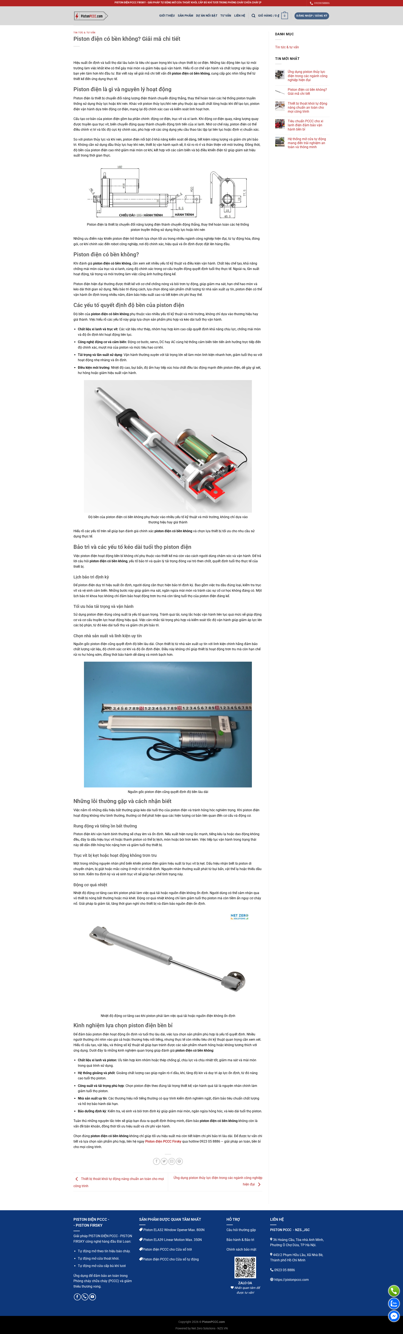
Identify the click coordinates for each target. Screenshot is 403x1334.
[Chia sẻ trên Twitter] (164, 1161)
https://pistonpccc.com (291, 1280)
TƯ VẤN (225, 15)
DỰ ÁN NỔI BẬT (206, 15)
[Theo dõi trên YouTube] (92, 1296)
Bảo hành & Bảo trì (240, 1240)
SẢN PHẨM (185, 15)
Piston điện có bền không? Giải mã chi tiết (307, 92)
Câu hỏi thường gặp (241, 1230)
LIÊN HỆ (239, 15)
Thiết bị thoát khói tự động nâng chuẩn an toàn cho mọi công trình (307, 107)
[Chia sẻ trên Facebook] (156, 1161)
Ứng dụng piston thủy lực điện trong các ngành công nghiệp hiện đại (307, 76)
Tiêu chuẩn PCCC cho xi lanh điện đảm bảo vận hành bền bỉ (305, 125)
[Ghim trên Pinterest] (179, 1161)
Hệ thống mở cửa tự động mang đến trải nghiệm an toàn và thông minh (307, 143)
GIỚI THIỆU (167, 15)
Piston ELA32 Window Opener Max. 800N (173, 1230)
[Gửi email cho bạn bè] (171, 1161)
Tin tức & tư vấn (84, 32)
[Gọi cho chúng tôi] (84, 1296)
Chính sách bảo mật (241, 1249)
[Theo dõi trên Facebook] (77, 1296)
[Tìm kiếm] (253, 16)
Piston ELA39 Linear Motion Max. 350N (172, 1240)
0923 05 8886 (284, 1270)
